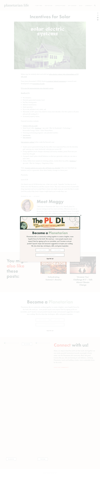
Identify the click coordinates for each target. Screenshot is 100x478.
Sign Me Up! (50, 258)
